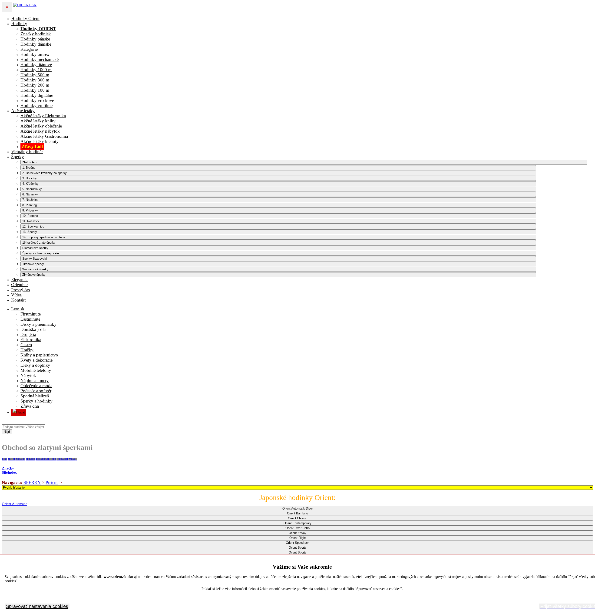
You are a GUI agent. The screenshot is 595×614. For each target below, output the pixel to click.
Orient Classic (297, 518)
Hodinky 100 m (34, 90)
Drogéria (28, 334)
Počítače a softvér (35, 390)
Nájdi (7, 431)
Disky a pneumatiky (38, 324)
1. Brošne (28, 167)
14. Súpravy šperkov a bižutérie (43, 237)
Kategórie (29, 49)
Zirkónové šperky (34, 274)
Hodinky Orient (25, 18)
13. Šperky (29, 232)
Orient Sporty (298, 552)
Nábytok (28, 375)
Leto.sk (17, 308)
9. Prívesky (30, 210)
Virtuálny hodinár (27, 151)
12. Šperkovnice (33, 226)
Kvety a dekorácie (36, 360)
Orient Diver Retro (297, 528)
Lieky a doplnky (35, 365)
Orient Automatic (14, 504)
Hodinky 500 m (34, 74)
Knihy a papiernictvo (39, 354)
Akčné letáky (23, 110)
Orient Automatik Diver (297, 508)
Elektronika (30, 339)
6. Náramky (30, 194)
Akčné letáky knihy (38, 120)
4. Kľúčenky (30, 183)
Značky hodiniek (35, 33)
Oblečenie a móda (36, 385)
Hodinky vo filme (36, 105)
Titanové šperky (33, 264)
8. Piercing (29, 205)
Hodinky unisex (34, 54)
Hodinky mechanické (39, 59)
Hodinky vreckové (37, 100)
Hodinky (19, 23)
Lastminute (30, 319)
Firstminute (30, 314)
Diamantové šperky (35, 248)
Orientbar (19, 284)
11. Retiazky (30, 221)
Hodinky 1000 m (36, 69)
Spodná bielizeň (34, 395)
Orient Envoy (297, 533)
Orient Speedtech (297, 542)
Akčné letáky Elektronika (43, 115)
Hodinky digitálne (36, 95)
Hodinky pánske (35, 39)
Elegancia (19, 279)
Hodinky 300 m (34, 79)
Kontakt (18, 300)
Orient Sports (298, 547)
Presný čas (20, 289)
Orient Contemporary (297, 523)
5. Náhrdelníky (32, 189)
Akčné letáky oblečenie (41, 126)
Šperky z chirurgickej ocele (40, 253)
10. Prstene (30, 216)
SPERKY (32, 482)
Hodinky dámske (35, 44)
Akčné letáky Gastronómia (44, 136)
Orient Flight (297, 538)
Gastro (26, 344)
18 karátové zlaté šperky (39, 242)
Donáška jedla (33, 329)
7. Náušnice (30, 199)
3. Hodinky (29, 178)
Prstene (52, 482)
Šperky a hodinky (36, 401)
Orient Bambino (297, 513)
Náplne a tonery (34, 380)
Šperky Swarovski (34, 258)
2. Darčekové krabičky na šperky (44, 173)
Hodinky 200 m (34, 85)
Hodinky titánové (36, 64)
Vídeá (16, 294)
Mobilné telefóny (35, 370)
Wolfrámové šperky (35, 269)
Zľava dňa (29, 406)
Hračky (26, 349)
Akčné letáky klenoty (39, 141)
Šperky (17, 156)
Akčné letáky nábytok (40, 131)
